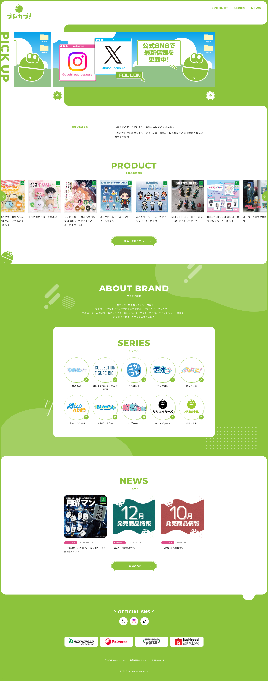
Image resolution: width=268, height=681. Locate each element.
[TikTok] (144, 621)
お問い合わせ (158, 660)
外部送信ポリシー (138, 660)
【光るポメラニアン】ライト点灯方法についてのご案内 (144, 126)
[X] (123, 621)
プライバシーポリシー (114, 660)
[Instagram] (134, 621)
